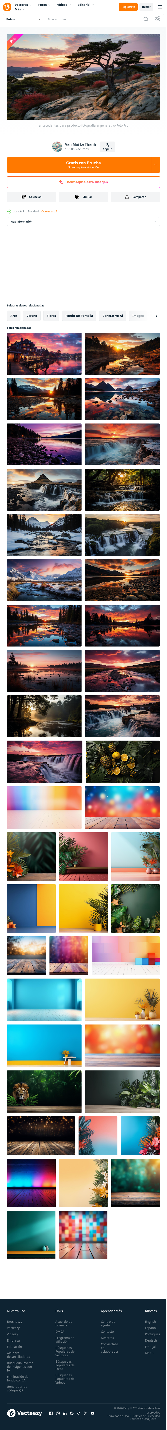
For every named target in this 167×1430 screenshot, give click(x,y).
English (147, 1320)
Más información (21, 220)
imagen (138, 314)
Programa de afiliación (63, 1338)
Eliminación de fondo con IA (17, 1377)
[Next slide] (150, 314)
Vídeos (62, 5)
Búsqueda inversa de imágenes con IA (20, 1365)
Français (148, 1345)
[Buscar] (146, 19)
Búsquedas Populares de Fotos (63, 1363)
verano (32, 314)
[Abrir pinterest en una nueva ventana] (71, 1413)
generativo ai (112, 314)
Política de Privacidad (143, 1417)
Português (149, 1332)
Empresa (13, 1339)
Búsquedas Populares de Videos (63, 1377)
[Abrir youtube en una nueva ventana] (92, 1413)
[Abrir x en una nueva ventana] (85, 1413)
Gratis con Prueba (83, 164)
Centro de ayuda (106, 1322)
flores (51, 314)
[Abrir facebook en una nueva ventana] (51, 1413)
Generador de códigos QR (17, 1387)
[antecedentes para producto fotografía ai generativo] (44, 352)
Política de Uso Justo (140, 1420)
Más (18, 9)
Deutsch (148, 1339)
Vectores (21, 5)
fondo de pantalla (79, 314)
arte (13, 314)
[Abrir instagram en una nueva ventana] (58, 1413)
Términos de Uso (146, 1414)
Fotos (42, 5)
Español (147, 1326)
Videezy (12, 1332)
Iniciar (146, 7)
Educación (14, 1345)
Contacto (105, 1330)
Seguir (107, 149)
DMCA (58, 1330)
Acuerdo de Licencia (62, 1322)
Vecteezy (13, 1326)
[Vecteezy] (7, 7)
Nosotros (105, 1336)
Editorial (84, 5)
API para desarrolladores (18, 1353)
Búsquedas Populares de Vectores (63, 1349)
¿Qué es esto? (49, 211)
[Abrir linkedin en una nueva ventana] (65, 1413)
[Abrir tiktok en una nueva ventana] (78, 1413)
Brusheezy (14, 1320)
